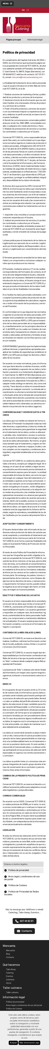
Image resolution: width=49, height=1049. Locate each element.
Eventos (9, 976)
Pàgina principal (13, 40)
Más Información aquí (29, 1043)
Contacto (10, 957)
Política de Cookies (17, 885)
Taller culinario (12, 992)
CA (23, 10)
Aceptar (13, 1043)
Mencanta (10, 950)
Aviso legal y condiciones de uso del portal (22, 878)
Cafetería (10, 980)
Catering (9, 973)
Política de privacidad (18, 870)
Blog (8, 954)
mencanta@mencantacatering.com (27, 77)
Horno (8, 983)
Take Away (11, 969)
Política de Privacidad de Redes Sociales (21, 893)
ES (28, 10)
